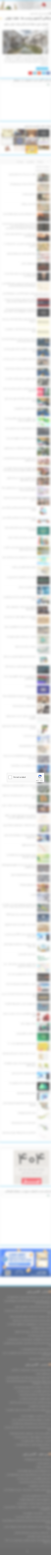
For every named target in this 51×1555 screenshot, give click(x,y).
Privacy (37, 780)
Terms (41, 780)
